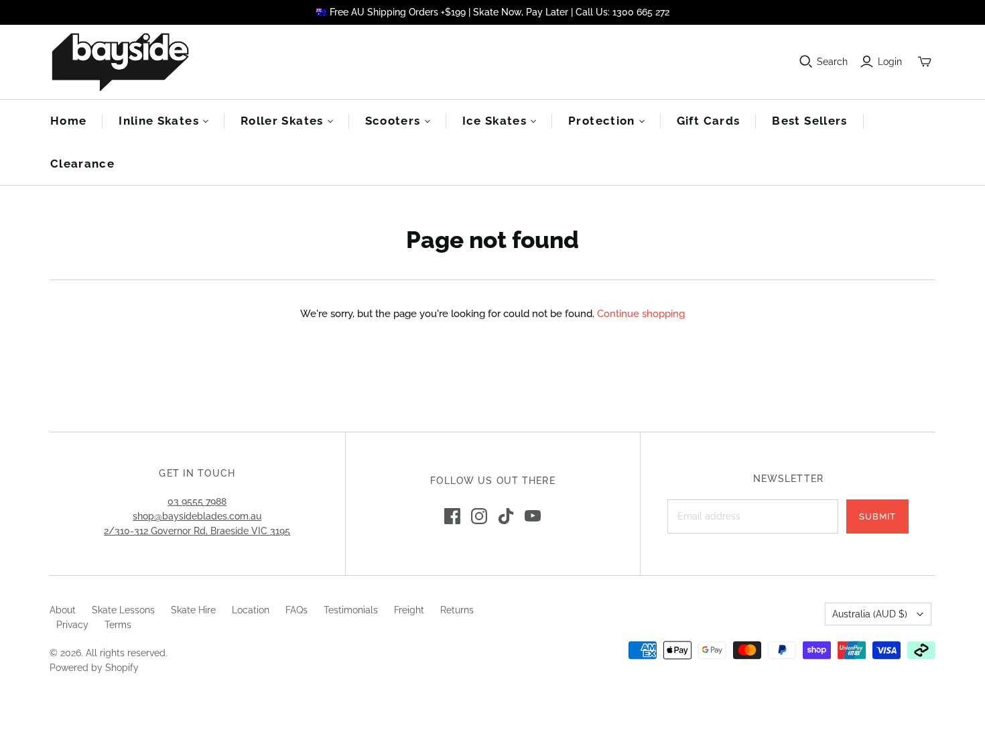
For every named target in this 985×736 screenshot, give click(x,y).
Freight (409, 610)
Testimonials (351, 610)
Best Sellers (809, 120)
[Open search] (806, 61)
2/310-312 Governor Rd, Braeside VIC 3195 (197, 531)
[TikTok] (506, 516)
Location (250, 610)
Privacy (72, 624)
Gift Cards (708, 120)
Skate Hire (193, 610)
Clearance (82, 163)
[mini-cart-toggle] (924, 61)
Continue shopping (641, 314)
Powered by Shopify (94, 667)
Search (832, 61)
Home (68, 120)
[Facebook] (452, 516)
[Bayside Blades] (120, 62)
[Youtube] (533, 516)
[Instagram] (479, 516)
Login (890, 61)
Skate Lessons (123, 610)
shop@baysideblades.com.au (197, 516)
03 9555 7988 (197, 501)
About (63, 610)
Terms (118, 624)
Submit (877, 516)
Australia (869, 614)
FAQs (296, 610)
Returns (457, 610)
